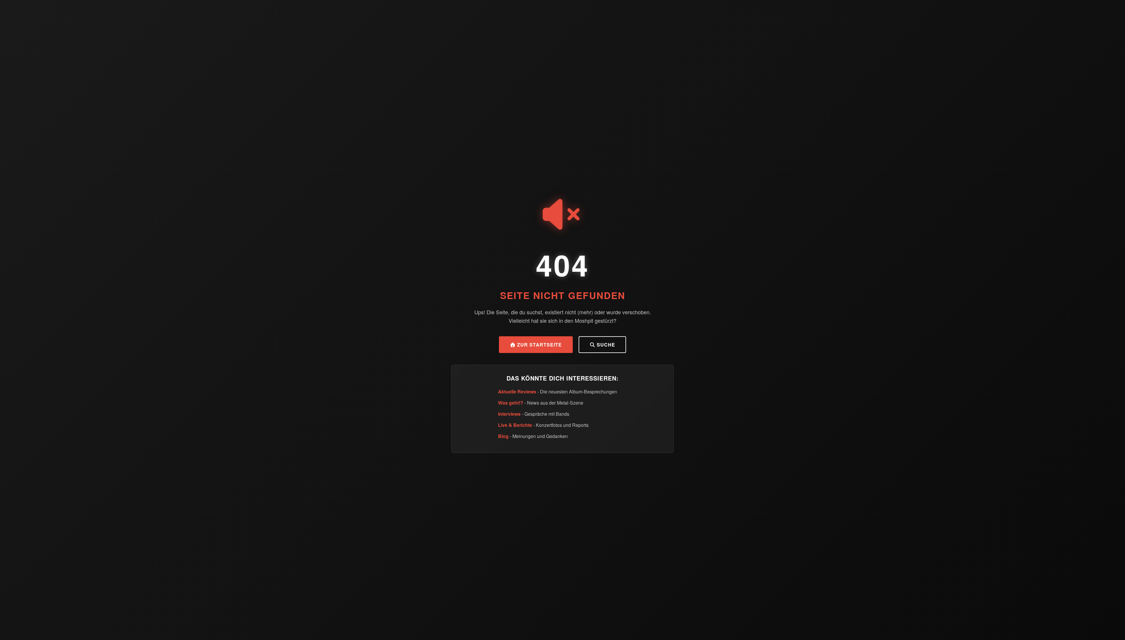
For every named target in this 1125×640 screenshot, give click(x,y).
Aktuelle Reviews (517, 391)
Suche (605, 344)
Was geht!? (510, 402)
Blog (503, 436)
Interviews (509, 413)
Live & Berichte (515, 425)
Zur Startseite (539, 344)
